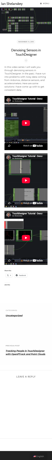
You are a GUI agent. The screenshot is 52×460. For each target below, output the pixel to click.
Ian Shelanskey (12, 4)
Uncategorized (14, 315)
